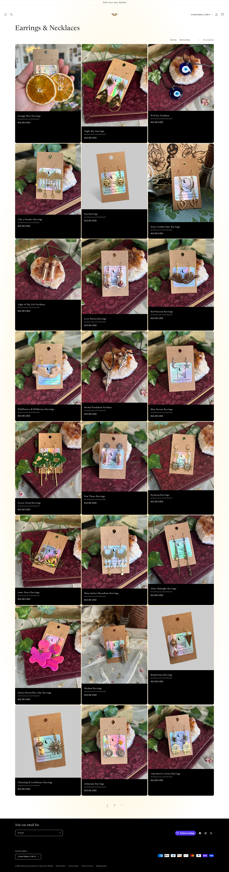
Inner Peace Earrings (28, 593)
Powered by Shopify (46, 866)
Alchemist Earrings (94, 784)
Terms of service (87, 866)
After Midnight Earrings (163, 589)
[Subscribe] (60, 833)
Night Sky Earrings (94, 131)
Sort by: (173, 40)
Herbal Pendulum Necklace (98, 408)
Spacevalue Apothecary (29, 866)
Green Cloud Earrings (29, 503)
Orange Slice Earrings (29, 116)
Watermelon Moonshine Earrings (101, 593)
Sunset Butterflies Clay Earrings (34, 693)
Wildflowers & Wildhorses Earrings (36, 409)
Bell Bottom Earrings (162, 312)
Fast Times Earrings (94, 496)
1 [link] (107, 805)
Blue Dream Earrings (162, 409)
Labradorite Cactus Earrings (165, 774)
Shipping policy (101, 866)
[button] (5, 14)
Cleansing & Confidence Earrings (35, 783)
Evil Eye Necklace (160, 116)
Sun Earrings (91, 214)
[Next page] (122, 805)
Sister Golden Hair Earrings (165, 227)
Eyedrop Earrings (160, 495)
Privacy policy (73, 866)
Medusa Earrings (93, 688)
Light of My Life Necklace (31, 305)
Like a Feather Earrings (30, 219)
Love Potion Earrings (95, 319)
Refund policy (61, 866)
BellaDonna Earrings (161, 675)
